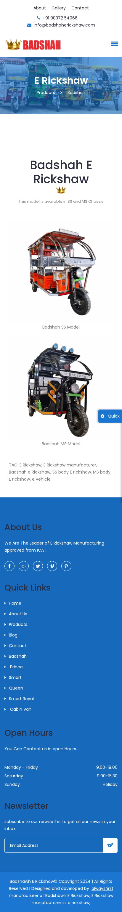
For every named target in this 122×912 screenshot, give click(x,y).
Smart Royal (21, 699)
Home (15, 603)
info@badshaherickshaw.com (64, 25)
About (39, 8)
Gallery (59, 8)
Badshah (18, 656)
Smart (15, 677)
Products (46, 92)
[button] (113, 44)
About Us (18, 614)
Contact (80, 8)
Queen (16, 688)
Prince (16, 667)
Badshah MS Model (61, 444)
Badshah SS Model (61, 327)
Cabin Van (20, 709)
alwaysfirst (102, 888)
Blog (13, 635)
